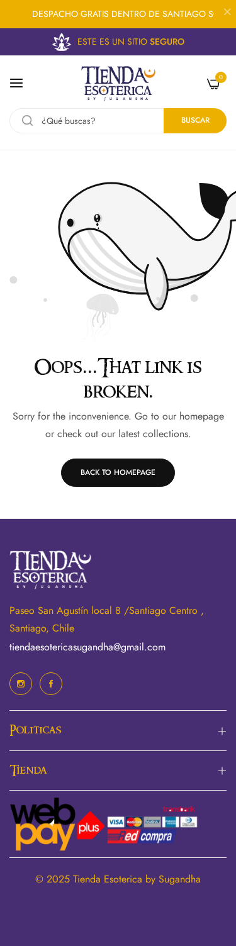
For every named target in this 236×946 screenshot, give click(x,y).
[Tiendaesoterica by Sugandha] (118, 83)
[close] (227, 13)
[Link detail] (20, 683)
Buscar (195, 120)
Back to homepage (118, 472)
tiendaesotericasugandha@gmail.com (87, 647)
